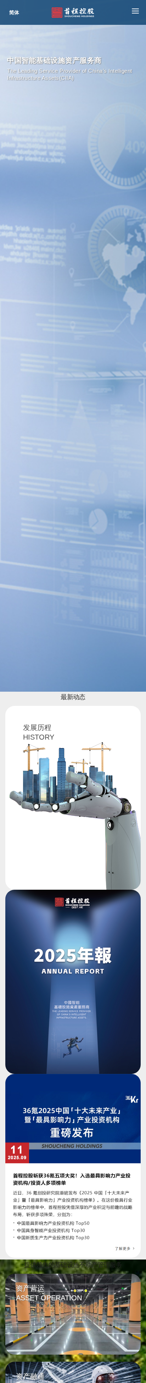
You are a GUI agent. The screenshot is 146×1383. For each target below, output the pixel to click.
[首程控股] (73, 12)
